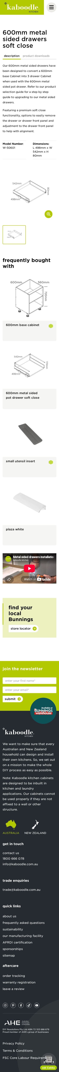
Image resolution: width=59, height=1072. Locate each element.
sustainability (13, 929)
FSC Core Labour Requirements (27, 1058)
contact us (11, 853)
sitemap (9, 955)
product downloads (36, 55)
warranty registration (19, 982)
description (12, 55)
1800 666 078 (13, 858)
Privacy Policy (13, 1043)
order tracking (14, 976)
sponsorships (13, 949)
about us (9, 916)
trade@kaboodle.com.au (21, 889)
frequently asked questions (24, 922)
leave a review (13, 989)
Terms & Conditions (18, 1050)
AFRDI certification (17, 942)
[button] (14, 234)
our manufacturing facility (23, 936)
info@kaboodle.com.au (20, 864)
